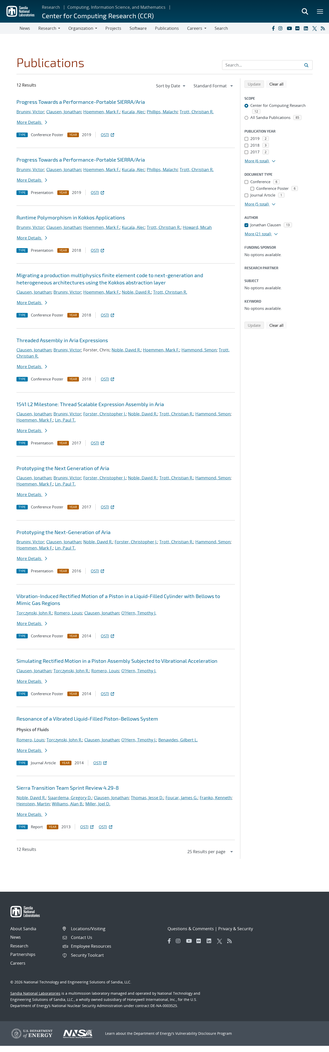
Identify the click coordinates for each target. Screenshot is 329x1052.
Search (221, 28)
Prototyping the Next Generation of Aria (62, 468)
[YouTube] (290, 28)
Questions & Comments (191, 929)
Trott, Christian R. (197, 112)
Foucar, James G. (182, 797)
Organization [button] (80, 28)
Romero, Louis (68, 613)
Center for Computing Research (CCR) (98, 16)
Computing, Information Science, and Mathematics (116, 7)
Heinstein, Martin (33, 804)
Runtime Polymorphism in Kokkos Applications (70, 217)
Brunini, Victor (30, 112)
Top (313, 1046)
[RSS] (324, 28)
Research (51, 7)
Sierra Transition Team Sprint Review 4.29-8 (67, 788)
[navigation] (171, 86)
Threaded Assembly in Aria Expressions (62, 340)
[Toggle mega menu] (320, 11)
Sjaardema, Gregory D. (70, 797)
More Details (29, 122)
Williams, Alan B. (67, 804)
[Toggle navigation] (9, 28)
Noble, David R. (136, 292)
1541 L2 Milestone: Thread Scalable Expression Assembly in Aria (90, 404)
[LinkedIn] (307, 28)
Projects (113, 28)
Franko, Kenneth (216, 797)
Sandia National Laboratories (35, 993)
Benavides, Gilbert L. (178, 740)
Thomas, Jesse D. (147, 797)
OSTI (105, 134)
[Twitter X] (315, 28)
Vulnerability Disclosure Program (203, 1033)
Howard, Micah (197, 227)
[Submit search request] (306, 65)
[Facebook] (273, 28)
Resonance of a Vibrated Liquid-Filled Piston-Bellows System (87, 718)
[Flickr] (298, 28)
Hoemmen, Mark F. (101, 112)
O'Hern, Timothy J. (138, 613)
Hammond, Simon (199, 350)
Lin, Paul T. (65, 420)
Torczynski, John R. (34, 613)
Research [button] (47, 28)
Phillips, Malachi (162, 112)
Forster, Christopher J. (104, 414)
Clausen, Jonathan (63, 112)
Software (138, 28)
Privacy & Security (235, 929)
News (25, 28)
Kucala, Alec (133, 112)
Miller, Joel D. (97, 804)
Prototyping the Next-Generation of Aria (63, 532)
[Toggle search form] (304, 11)
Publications (167, 28)
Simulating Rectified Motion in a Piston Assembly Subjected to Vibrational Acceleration (116, 661)
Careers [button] (194, 28)
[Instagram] (281, 28)
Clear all (278, 84)
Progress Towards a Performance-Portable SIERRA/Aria (80, 102)
